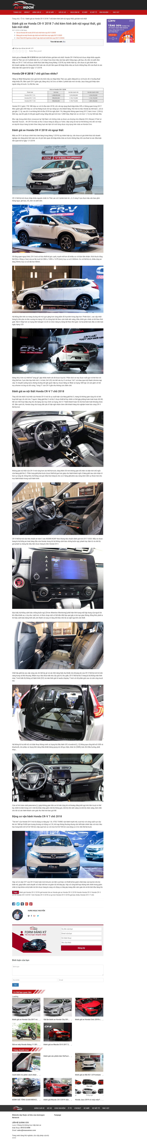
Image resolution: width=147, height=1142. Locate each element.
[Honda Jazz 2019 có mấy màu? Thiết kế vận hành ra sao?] (89, 1087)
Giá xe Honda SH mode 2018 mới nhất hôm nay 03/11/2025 (36, 33)
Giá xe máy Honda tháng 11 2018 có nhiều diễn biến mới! (26, 1044)
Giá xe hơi (62, 12)
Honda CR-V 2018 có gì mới (45, 895)
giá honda (43, 892)
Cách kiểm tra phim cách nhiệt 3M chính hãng (26, 1075)
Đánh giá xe (36, 12)
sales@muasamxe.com (26, 1130)
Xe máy (84, 12)
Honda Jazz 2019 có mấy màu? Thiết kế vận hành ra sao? (89, 1100)
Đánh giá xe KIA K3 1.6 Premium (88, 1075)
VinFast (27, 12)
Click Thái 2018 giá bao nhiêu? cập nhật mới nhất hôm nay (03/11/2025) (40, 38)
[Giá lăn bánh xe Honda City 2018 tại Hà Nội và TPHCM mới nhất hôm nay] (58, 1007)
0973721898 (25, 1128)
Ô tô (22, 19)
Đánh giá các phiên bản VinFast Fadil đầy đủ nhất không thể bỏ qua (58, 1056)
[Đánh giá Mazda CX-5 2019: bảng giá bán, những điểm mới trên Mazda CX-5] (58, 1087)
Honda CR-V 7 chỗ (87, 895)
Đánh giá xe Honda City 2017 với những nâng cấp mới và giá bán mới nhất (26, 1019)
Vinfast (77, 1108)
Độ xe (49, 1108)
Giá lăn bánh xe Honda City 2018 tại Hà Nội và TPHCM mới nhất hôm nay (58, 1019)
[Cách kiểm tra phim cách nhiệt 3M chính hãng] (26, 1062)
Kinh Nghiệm (104, 12)
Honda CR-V (86, 892)
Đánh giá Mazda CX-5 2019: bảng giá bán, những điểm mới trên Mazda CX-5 (58, 1100)
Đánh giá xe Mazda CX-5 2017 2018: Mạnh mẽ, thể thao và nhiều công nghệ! (58, 1044)
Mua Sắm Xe (75, 12)
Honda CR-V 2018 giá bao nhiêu (68, 895)
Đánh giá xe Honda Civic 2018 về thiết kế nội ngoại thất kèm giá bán (89, 1019)
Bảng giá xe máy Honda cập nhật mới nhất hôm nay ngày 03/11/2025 (39, 35)
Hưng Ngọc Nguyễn (36, 911)
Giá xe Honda (52, 892)
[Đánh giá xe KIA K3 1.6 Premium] (89, 1062)
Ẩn (64, 42)
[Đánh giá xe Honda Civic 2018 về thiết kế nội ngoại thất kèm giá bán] (89, 1007)
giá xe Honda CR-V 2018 (67, 892)
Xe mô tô (93, 12)
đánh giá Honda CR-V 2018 (29, 892)
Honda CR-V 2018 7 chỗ (25, 895)
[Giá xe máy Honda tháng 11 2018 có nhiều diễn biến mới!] (26, 1032)
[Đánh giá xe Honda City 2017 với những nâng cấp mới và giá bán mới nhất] (26, 1007)
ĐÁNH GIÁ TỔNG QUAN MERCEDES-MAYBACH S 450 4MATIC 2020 (26, 1100)
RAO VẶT (116, 12)
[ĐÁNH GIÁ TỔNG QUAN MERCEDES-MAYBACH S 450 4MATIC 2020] (26, 1087)
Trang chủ (17, 12)
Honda (79, 892)
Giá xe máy (50, 12)
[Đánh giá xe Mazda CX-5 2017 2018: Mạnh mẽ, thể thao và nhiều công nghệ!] (58, 1032)
